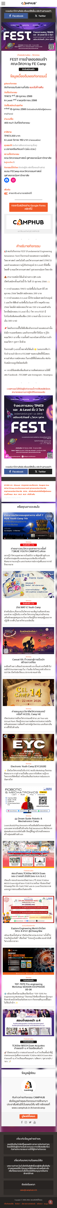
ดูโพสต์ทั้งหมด (28, 1116)
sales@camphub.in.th (28, 1190)
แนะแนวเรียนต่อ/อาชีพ (28, 925)
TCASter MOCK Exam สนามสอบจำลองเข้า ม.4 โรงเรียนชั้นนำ (28, 1047)
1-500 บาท (9, 485)
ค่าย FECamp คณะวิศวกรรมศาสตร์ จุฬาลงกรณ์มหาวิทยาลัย (25, 488)
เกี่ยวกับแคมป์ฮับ (9, 1203)
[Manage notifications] (50, 1202)
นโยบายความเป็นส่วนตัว (28, 1203)
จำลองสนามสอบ (23, 55)
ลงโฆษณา (40, 1203)
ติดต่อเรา (17, 1203)
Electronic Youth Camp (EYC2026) (28, 766)
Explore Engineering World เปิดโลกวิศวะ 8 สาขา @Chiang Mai (28, 930)
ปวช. (26, 491)
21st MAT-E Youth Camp (28, 607)
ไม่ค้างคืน (32, 494)
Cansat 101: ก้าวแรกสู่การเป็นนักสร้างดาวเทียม (28, 661)
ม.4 (16, 494)
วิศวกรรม (36, 55)
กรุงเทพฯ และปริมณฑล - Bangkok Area (36, 485)
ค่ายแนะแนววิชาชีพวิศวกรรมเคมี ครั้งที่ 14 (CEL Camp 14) (28, 713)
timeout (17, 485)
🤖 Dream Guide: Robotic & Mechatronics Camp (28, 820)
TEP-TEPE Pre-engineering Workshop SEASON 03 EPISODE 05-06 (28, 987)
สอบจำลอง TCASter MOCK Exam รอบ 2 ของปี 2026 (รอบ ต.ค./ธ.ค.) (28, 875)
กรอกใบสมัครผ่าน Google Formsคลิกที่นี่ (28, 207)
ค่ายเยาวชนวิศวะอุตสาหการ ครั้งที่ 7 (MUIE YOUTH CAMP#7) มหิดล (28, 550)
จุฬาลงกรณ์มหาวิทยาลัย (13, 491)
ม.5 (21, 494)
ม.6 (25, 494)
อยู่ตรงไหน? (9, 162)
